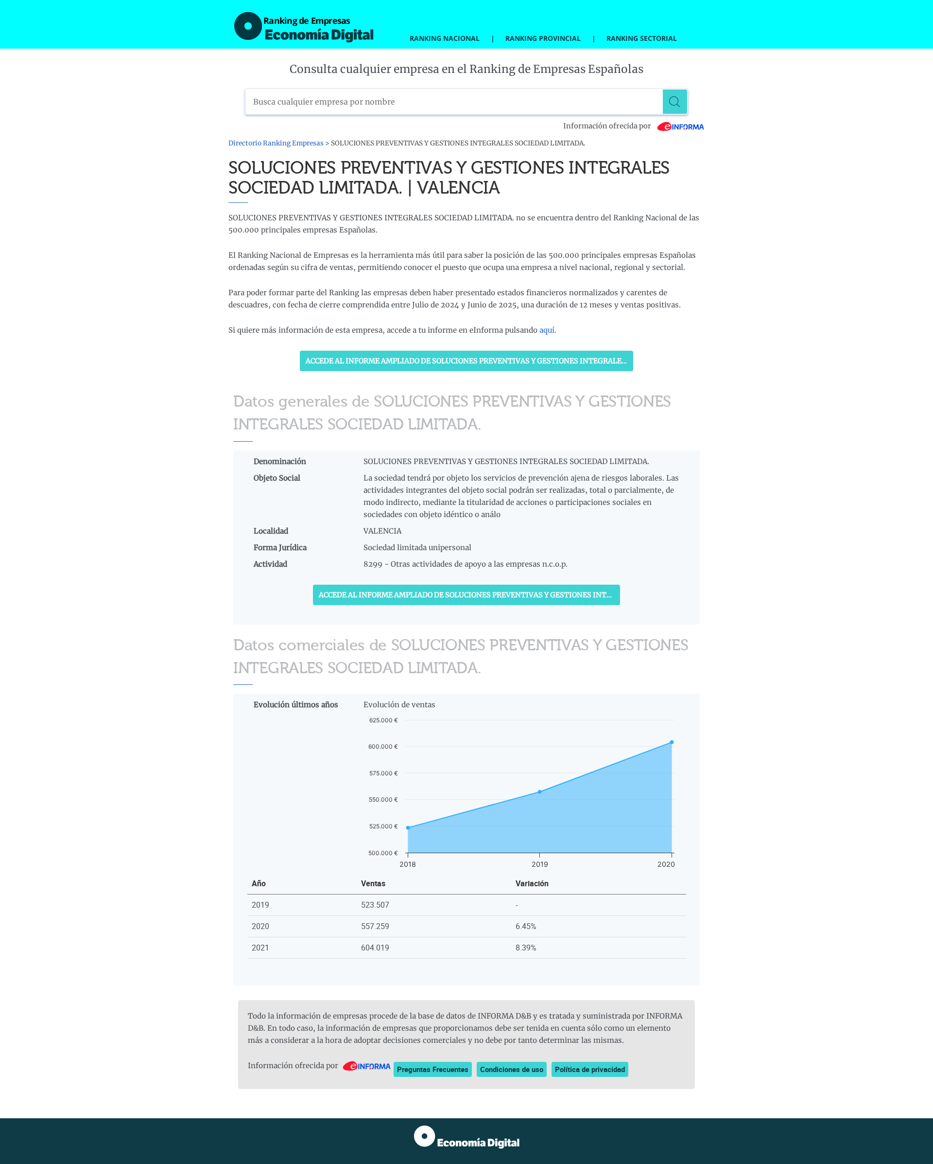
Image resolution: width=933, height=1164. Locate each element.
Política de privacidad (590, 1069)
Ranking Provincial (543, 38)
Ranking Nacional (445, 38)
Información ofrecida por (608, 126)
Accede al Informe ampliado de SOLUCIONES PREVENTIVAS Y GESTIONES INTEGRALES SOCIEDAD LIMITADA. (469, 361)
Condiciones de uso (511, 1069)
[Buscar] (675, 102)
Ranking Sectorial (641, 38)
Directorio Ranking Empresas (276, 143)
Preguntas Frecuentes (432, 1069)
